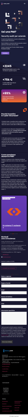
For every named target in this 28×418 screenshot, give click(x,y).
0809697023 (6, 254)
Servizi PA (17, 410)
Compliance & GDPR (7, 411)
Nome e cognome (6, 276)
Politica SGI (4, 371)
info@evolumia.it (7, 257)
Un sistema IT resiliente (12, 225)
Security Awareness (7, 406)
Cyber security (5, 408)
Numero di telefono (6, 296)
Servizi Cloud (18, 405)
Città (2, 303)
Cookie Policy (5, 369)
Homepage (5, 401)
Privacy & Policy (5, 366)
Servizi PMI (17, 407)
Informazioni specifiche (8, 310)
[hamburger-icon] (24, 3)
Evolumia (4, 403)
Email (3, 290)
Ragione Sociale (5, 283)
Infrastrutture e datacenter (18, 402)
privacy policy (4, 335)
